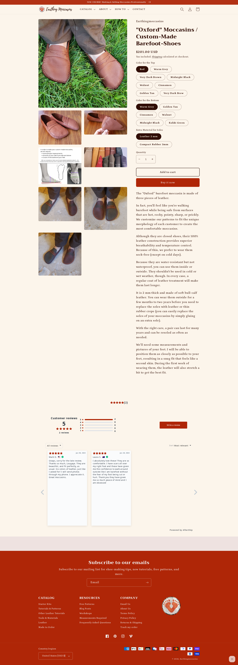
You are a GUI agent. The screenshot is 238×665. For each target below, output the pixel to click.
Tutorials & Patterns (49, 609)
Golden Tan (147, 93)
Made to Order (46, 627)
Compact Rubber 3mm (154, 144)
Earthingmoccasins (189, 659)
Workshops (85, 613)
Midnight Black (180, 77)
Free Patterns (86, 604)
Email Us (125, 604)
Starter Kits (44, 604)
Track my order (129, 627)
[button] (87, 9)
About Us (125, 609)
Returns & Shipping (131, 622)
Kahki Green (177, 122)
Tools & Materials (48, 618)
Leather (42, 622)
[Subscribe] (147, 582)
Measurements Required (93, 618)
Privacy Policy (128, 618)
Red (142, 69)
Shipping (157, 57)
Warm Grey (161, 69)
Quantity (141, 152)
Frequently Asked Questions (95, 622)
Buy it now (168, 182)
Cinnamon (165, 85)
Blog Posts (85, 609)
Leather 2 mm (149, 136)
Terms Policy (127, 613)
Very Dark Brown (151, 77)
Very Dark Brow (174, 93)
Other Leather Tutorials (51, 613)
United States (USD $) (54, 655)
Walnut (144, 85)
